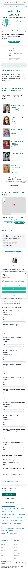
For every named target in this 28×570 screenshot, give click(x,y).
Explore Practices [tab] (9, 502)
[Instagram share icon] (19, 563)
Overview (4, 65)
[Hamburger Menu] (4, 2)
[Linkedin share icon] (21, 563)
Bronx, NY (15, 31)
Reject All (14, 288)
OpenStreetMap (18, 214)
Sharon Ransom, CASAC (8, 506)
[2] (12, 58)
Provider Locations (14, 65)
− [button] (4, 201)
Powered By (4, 533)
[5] (19, 58)
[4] (17, 58)
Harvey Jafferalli (6, 509)
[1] (10, 58)
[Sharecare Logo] (10, 2)
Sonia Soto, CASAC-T (17, 520)
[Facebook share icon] (16, 563)
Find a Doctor (4, 7)
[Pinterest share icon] (25, 563)
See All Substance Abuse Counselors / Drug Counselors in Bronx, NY (12, 529)
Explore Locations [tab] (9, 498)
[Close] (25, 273)
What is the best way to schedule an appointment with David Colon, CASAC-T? (12, 462)
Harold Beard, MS (6, 523)
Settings (14, 295)
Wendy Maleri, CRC (18, 509)
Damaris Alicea (18, 523)
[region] (14, 285)
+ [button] (4, 199)
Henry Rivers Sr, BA (7, 511)
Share (20, 21)
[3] (14, 58)
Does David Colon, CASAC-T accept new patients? (12, 476)
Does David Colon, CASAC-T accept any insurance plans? (12, 470)
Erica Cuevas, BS (17, 517)
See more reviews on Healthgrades (14, 251)
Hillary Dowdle (6, 517)
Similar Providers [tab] (9, 494)
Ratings (23, 65)
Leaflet (13, 214)
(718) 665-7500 (20, 222)
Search (17, 2)
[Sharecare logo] (14, 562)
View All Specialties (7, 491)
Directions (9, 222)
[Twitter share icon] (23, 563)
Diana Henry (22, 514)
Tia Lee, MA (5, 520)
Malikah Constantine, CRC (9, 514)
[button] (21, 307)
